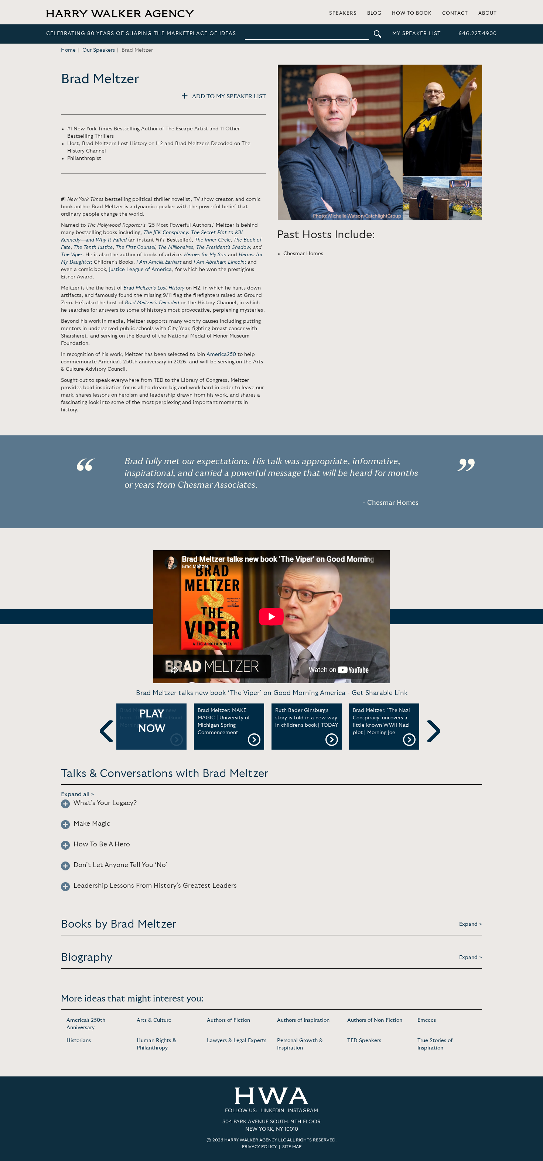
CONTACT (455, 13)
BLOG (374, 13)
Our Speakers (98, 50)
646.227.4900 (477, 33)
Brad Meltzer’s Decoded (152, 302)
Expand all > (78, 794)
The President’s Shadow (223, 247)
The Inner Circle (212, 240)
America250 (221, 354)
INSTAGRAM (303, 1110)
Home (68, 50)
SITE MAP (291, 1146)
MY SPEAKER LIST (416, 33)
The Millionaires (175, 247)
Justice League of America (140, 269)
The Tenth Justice (93, 247)
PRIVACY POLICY (259, 1146)
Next (429, 743)
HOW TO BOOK (412, 13)
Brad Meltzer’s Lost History (153, 288)
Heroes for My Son (205, 254)
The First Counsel (135, 247)
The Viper (71, 254)
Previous (111, 743)
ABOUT (487, 13)
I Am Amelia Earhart (158, 262)
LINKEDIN (272, 1110)
